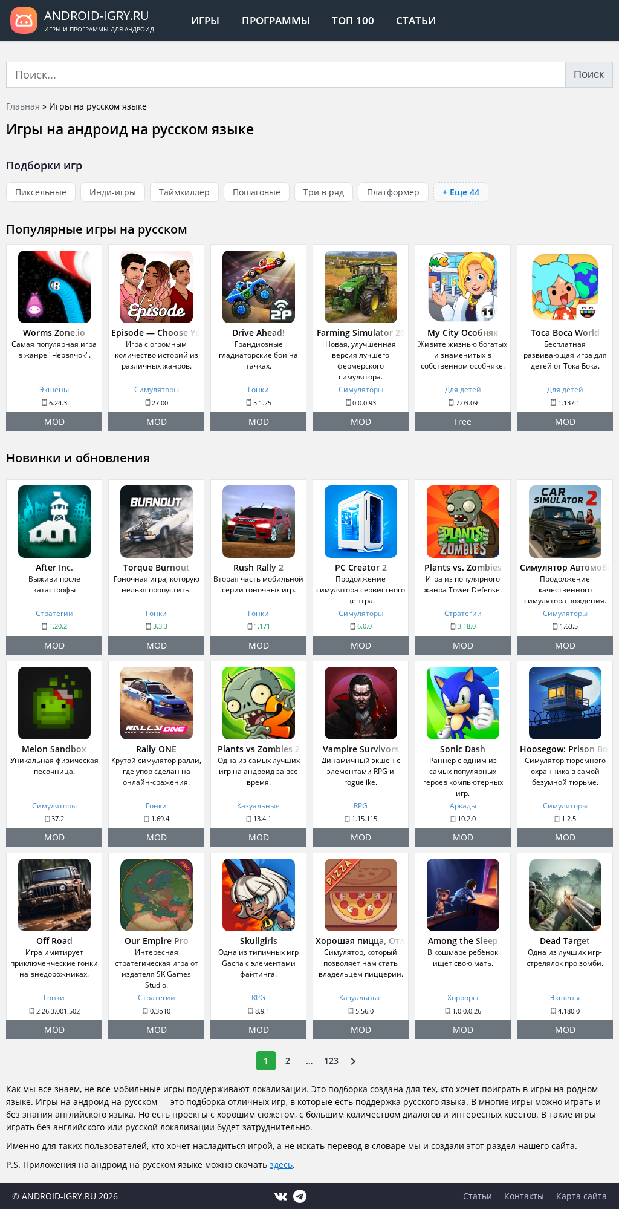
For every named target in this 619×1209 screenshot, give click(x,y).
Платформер (393, 192)
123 (331, 1060)
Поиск (589, 74)
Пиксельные (40, 192)
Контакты (524, 1196)
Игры (205, 20)
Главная (23, 106)
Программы (276, 20)
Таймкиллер (184, 192)
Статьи (416, 20)
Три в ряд (323, 192)
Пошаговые (256, 192)
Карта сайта (581, 1196)
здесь (281, 1164)
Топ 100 (353, 20)
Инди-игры (112, 192)
